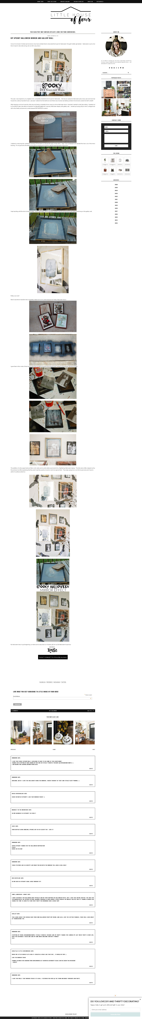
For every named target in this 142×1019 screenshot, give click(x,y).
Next (94, 749)
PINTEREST (50, 682)
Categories (100, 1)
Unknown (14, 758)
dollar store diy (79, 1)
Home (54, 749)
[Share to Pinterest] (93, 710)
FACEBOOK (42, 682)
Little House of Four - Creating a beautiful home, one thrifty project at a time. (62, 1017)
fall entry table (39, 106)
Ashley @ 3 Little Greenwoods (21, 951)
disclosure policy (71, 1014)
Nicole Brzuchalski (18, 793)
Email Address (52, 696)
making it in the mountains (20, 810)
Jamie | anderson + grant (19, 894)
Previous (13, 749)
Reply (91, 768)
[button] (115, 1001)
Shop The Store (52, 1)
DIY (50, 710)
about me (90, 1)
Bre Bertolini (16, 878)
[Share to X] (90, 710)
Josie (13, 826)
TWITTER (63, 682)
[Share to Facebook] (88, 710)
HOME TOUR (40, 1)
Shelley (14, 913)
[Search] (128, 72)
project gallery (65, 1)
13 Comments (14, 710)
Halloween (54, 710)
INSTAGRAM (57, 682)
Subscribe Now (115, 1014)
